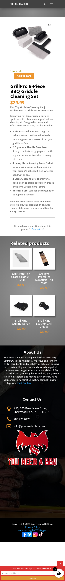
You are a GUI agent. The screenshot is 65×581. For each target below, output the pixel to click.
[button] (49, 25)
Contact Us (37, 229)
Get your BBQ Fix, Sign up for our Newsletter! (32, 568)
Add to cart (24, 75)
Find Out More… (26, 382)
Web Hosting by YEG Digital (32, 530)
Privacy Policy (32, 527)
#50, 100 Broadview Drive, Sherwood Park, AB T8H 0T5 (31, 410)
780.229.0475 (22, 419)
